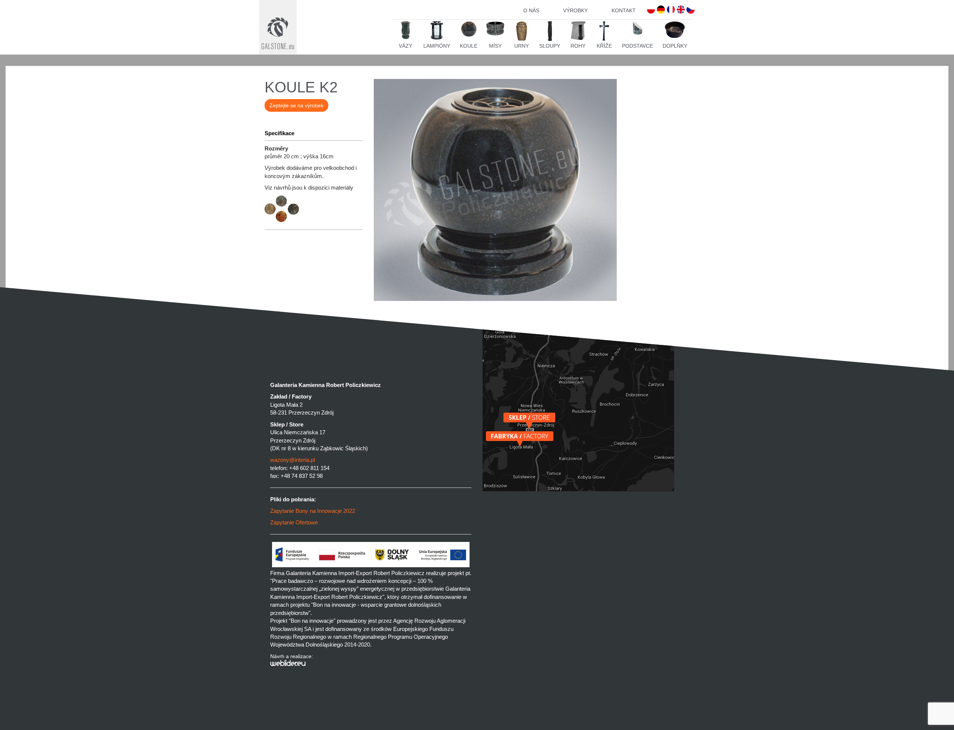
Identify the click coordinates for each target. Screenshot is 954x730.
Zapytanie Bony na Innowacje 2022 (312, 511)
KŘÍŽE (604, 46)
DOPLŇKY (675, 46)
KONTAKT (624, 10)
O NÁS (531, 10)
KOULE (468, 46)
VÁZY (405, 46)
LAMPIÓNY (436, 46)
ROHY (578, 46)
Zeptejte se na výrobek (296, 105)
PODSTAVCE (637, 46)
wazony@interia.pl (292, 460)
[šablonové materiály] (314, 220)
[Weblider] (370, 663)
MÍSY (495, 46)
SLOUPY (549, 46)
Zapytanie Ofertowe (294, 522)
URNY (521, 46)
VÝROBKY (575, 10)
